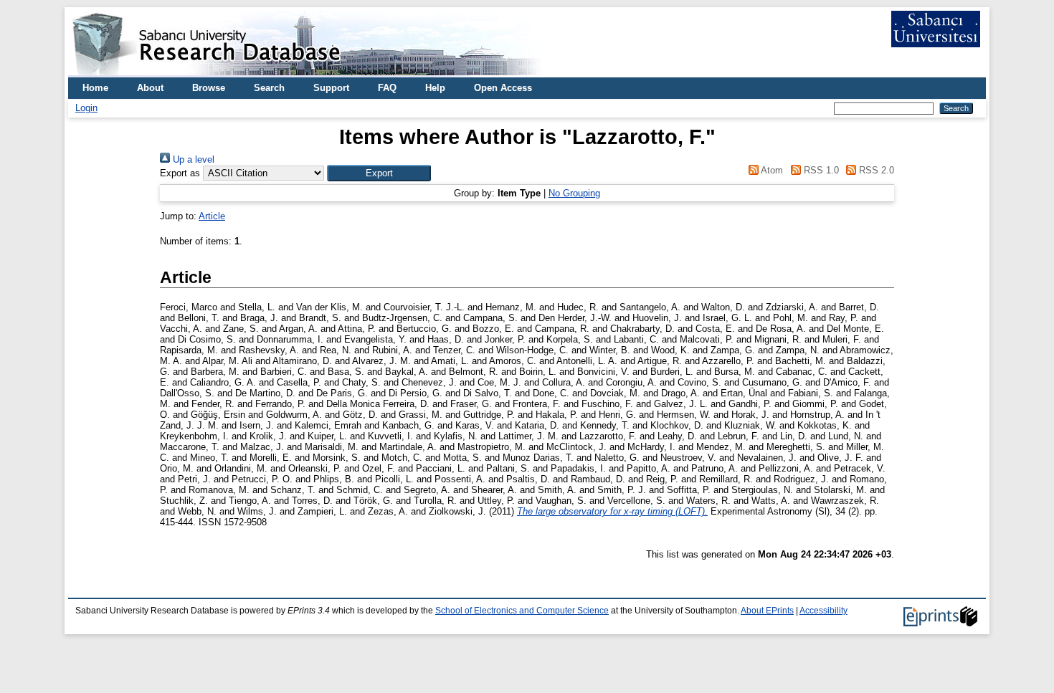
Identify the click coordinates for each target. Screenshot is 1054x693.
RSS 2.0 (875, 170)
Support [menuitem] (331, 87)
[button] (379, 173)
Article (212, 216)
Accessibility (823, 610)
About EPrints (767, 610)
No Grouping (574, 193)
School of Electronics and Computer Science (522, 610)
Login (86, 107)
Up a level (192, 159)
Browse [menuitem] (208, 87)
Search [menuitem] (269, 87)
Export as (180, 173)
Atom (771, 170)
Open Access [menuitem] (503, 87)
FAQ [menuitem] (387, 87)
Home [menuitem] (95, 87)
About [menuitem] (150, 87)
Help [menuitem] (435, 87)
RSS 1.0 (819, 170)
